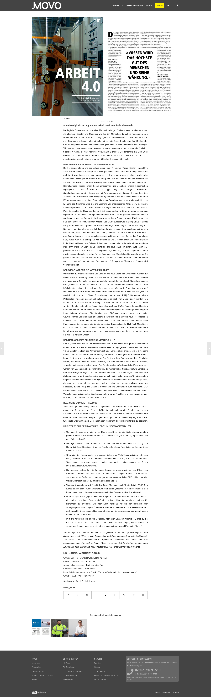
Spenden (97, 663)
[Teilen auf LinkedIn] (105, 595)
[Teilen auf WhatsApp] (86, 595)
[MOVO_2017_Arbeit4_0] (105, 66)
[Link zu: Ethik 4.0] (41, 628)
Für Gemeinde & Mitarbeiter (73, 671)
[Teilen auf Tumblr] (114, 595)
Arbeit (78, 581)
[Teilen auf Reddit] (133, 595)
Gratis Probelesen (38, 671)
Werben (97, 667)
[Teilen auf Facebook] (68, 595)
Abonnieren (36, 663)
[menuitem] (117, 5)
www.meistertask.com (73, 561)
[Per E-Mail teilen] (143, 595)
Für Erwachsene (68, 667)
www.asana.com (70, 558)
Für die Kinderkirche (70, 675)
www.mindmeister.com (73, 565)
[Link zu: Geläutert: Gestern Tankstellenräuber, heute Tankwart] (60, 628)
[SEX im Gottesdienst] (209, 348)
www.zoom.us (70, 576)
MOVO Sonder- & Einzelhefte (42, 675)
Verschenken (36, 667)
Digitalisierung (88, 581)
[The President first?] (2, 348)
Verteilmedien (68, 679)
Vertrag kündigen (100, 679)
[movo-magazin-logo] (47, 5)
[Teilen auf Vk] (124, 595)
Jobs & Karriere (99, 671)
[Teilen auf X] (77, 595)
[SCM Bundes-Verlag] (39, 693)
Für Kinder (66, 663)
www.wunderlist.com (73, 568)
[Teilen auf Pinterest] (96, 595)
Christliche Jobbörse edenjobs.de (106, 675)
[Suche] (168, 5)
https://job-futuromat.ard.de (75, 572)
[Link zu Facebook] (177, 5)
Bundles (34, 679)
